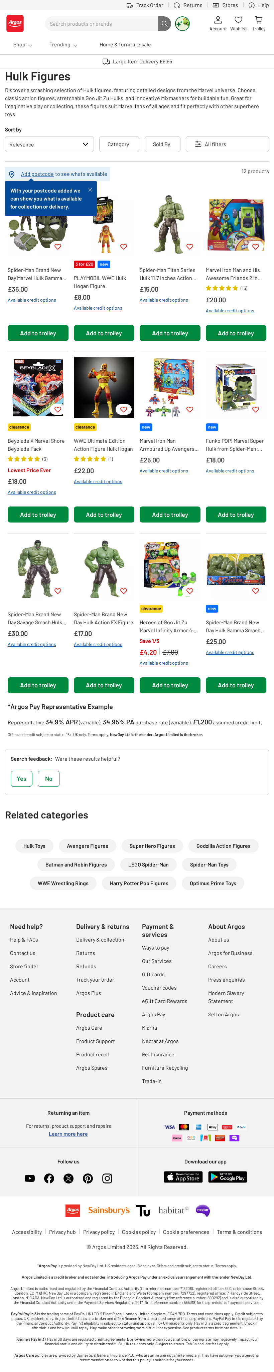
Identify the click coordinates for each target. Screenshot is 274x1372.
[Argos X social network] (68, 1178)
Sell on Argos (223, 1014)
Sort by (13, 129)
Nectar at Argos (160, 1041)
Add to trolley (38, 333)
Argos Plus (88, 993)
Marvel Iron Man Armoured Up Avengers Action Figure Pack (167, 445)
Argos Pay (153, 1014)
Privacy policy (99, 1232)
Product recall (92, 1054)
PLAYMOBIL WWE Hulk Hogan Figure (100, 282)
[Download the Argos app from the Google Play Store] (227, 1176)
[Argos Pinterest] (88, 1178)
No (48, 778)
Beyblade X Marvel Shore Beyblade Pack (36, 444)
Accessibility (27, 1232)
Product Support (95, 1041)
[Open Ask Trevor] (182, 23)
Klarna (149, 1027)
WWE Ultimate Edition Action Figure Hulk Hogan (103, 444)
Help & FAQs (24, 939)
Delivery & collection (100, 939)
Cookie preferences (186, 1232)
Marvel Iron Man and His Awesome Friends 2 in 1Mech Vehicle (233, 274)
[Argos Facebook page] (49, 1178)
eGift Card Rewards (164, 1001)
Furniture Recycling (165, 1067)
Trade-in (152, 1081)
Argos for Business (230, 953)
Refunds (86, 966)
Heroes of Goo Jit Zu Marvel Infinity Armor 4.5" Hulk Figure (168, 626)
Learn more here (68, 1133)
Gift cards (153, 974)
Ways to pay (155, 947)
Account (20, 979)
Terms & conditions (239, 1232)
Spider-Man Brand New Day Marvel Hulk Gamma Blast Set (35, 274)
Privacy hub (62, 1232)
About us (218, 939)
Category (118, 144)
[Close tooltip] (90, 189)
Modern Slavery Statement (226, 997)
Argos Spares (92, 1067)
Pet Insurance (158, 1054)
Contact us (22, 953)
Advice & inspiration (33, 993)
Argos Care (89, 1027)
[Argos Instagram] (107, 1178)
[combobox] (101, 23)
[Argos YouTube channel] (30, 1178)
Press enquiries (226, 979)
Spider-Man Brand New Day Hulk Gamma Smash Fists (233, 626)
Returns (85, 953)
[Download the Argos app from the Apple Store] (183, 1176)
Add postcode (37, 173)
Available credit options (32, 300)
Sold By (161, 144)
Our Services (157, 961)
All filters (215, 144)
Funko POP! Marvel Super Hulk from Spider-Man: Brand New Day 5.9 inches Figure (235, 445)
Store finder (24, 966)
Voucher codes (159, 987)
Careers (217, 966)
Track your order (95, 979)
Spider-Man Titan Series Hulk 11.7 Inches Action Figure (167, 274)
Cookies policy (139, 1232)
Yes (21, 778)
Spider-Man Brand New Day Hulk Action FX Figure (103, 618)
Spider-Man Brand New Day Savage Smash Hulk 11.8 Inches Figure (35, 618)
